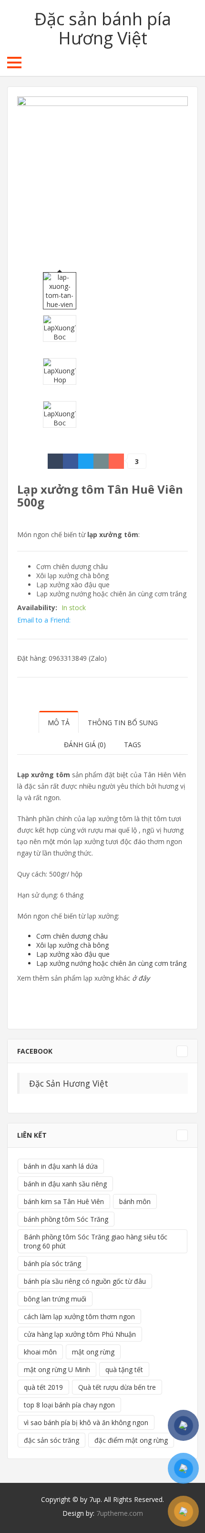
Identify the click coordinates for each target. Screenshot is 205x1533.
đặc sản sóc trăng (51, 1440)
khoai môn (40, 1351)
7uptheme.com (119, 1513)
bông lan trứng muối (55, 1298)
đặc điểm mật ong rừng (131, 1440)
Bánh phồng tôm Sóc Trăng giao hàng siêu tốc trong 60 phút (95, 1241)
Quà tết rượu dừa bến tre (117, 1387)
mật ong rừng (93, 1351)
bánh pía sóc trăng (52, 1263)
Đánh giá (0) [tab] (85, 744)
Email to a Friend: (44, 619)
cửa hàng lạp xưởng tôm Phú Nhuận (80, 1334)
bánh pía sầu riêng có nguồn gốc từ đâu (85, 1281)
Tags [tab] (132, 744)
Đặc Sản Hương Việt (68, 1083)
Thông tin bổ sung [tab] (123, 722)
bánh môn (135, 1201)
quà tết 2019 (43, 1387)
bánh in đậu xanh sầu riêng (65, 1183)
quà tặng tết (124, 1369)
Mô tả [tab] (59, 722)
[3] (116, 461)
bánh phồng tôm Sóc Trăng (66, 1219)
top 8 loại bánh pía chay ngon (69, 1404)
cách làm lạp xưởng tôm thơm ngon (79, 1316)
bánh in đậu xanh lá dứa (61, 1166)
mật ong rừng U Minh (57, 1369)
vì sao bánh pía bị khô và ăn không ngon (86, 1422)
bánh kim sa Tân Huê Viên (64, 1201)
